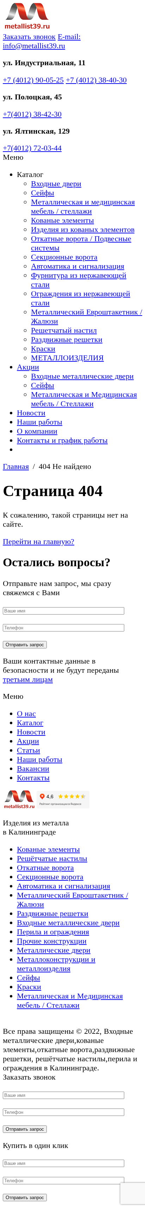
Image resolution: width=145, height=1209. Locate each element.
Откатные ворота (45, 867)
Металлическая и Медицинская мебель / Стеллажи (84, 399)
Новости (31, 412)
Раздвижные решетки (66, 339)
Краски (43, 348)
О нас (26, 713)
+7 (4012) (33, 79)
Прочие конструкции (52, 940)
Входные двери (56, 183)
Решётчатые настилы (52, 858)
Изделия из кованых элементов (82, 229)
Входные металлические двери (82, 376)
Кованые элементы (62, 220)
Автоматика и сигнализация (77, 266)
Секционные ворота (64, 256)
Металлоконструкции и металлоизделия (56, 964)
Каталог (30, 722)
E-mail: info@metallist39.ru (42, 41)
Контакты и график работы (62, 440)
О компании (37, 431)
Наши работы (39, 421)
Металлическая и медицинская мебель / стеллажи (83, 206)
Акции (28, 366)
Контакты (33, 777)
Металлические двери (53, 950)
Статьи (28, 750)
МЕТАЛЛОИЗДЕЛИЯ (67, 357)
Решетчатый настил (64, 330)
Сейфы (42, 192)
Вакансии (33, 768)
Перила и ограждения (53, 931)
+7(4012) (32, 114)
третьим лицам (28, 679)
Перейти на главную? (38, 541)
